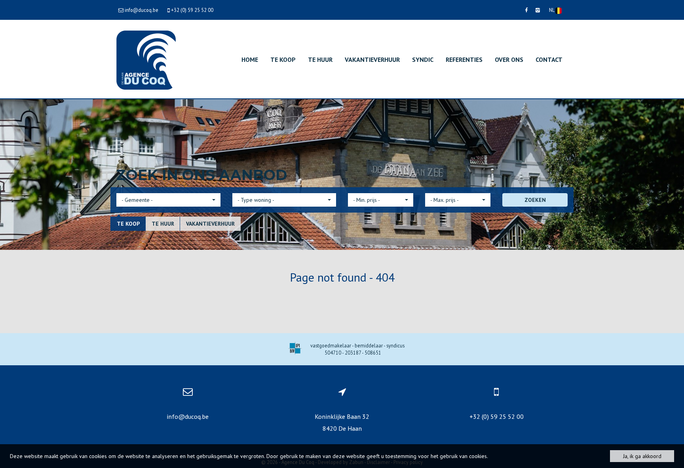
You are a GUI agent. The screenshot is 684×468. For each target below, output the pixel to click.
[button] (168, 200)
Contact (549, 59)
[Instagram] (538, 10)
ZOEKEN (535, 199)
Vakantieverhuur (372, 59)
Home (249, 59)
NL (552, 10)
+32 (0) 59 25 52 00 (496, 416)
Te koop (283, 59)
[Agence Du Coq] (146, 59)
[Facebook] (526, 10)
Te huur (320, 59)
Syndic (422, 59)
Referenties (464, 59)
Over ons (509, 59)
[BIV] (295, 349)
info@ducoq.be (188, 416)
